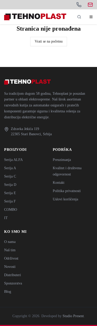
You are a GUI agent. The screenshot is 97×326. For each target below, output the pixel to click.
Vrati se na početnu (49, 41)
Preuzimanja (62, 160)
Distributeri (12, 275)
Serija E (10, 193)
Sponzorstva (13, 283)
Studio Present (73, 316)
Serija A (10, 168)
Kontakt (58, 183)
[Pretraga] (79, 17)
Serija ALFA (13, 160)
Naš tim (10, 250)
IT (6, 218)
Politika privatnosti (67, 191)
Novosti (10, 267)
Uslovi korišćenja (65, 199)
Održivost (11, 258)
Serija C (10, 176)
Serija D (10, 185)
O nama (10, 242)
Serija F (10, 201)
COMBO (10, 210)
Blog (7, 292)
